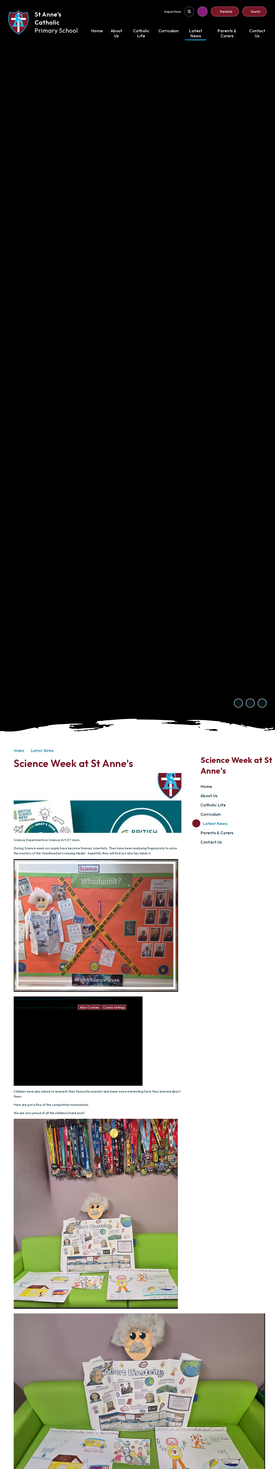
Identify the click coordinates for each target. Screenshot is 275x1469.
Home (19, 750)
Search (255, 11)
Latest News (42, 750)
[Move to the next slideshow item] (250, 703)
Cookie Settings (114, 1007)
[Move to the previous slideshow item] (238, 703)
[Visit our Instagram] (202, 11)
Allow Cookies (89, 1007)
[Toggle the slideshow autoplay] (262, 703)
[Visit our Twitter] (189, 11)
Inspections (172, 11)
